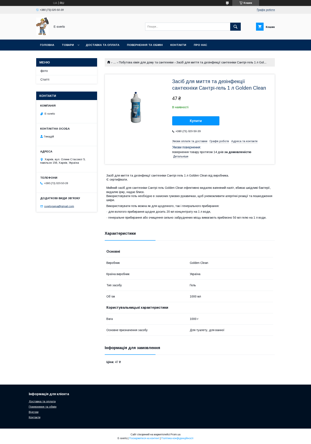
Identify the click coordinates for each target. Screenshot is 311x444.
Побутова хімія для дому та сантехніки (146, 62)
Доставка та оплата (102, 45)
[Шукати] (235, 27)
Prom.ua (175, 434)
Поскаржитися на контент (144, 438)
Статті (44, 79)
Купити (196, 121)
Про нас (200, 45)
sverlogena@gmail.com (59, 206)
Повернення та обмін (145, 45)
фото (44, 71)
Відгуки (34, 412)
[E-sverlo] (42, 34)
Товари (68, 45)
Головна (47, 45)
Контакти (178, 45)
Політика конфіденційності (177, 438)
